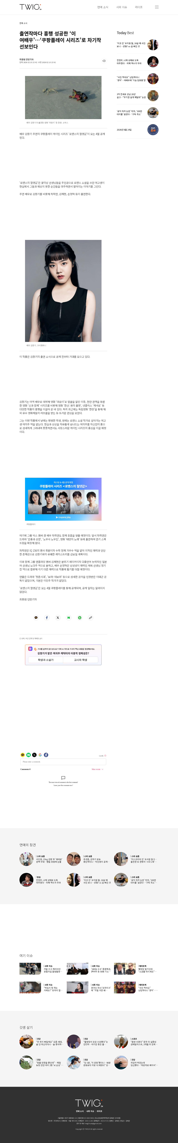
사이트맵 (117, 1118)
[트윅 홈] (30, 7)
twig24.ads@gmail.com (93, 1123)
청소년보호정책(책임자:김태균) (104, 1118)
